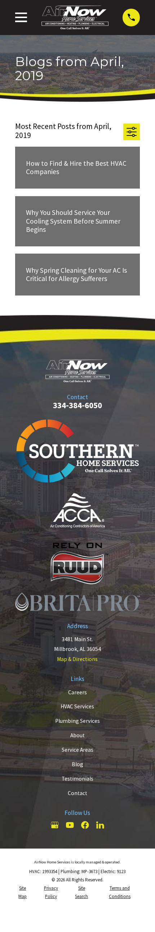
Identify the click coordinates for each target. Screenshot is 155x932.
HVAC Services (77, 706)
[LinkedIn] (100, 825)
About (77, 735)
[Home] (74, 17)
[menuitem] (23, 892)
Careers (77, 692)
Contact (77, 793)
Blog (77, 764)
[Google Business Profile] (55, 825)
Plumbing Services (77, 720)
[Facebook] (85, 825)
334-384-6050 (77, 405)
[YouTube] (70, 825)
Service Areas (77, 749)
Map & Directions (77, 659)
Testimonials (77, 778)
